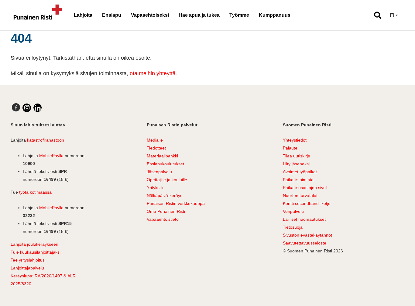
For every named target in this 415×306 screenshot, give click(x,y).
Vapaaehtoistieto (163, 219)
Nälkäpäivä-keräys (164, 195)
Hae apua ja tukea (199, 15)
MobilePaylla (51, 155)
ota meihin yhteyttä (153, 73)
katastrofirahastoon (45, 140)
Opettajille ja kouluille (167, 179)
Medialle (155, 140)
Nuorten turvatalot (300, 195)
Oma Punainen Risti (166, 211)
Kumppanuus (274, 15)
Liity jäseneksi (296, 163)
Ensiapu (111, 15)
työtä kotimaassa (35, 192)
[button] (375, 15)
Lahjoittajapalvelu (27, 268)
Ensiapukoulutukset (165, 163)
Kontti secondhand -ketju (307, 203)
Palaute (290, 148)
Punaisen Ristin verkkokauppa (176, 203)
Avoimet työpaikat (300, 171)
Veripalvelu (293, 211)
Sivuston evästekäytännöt (307, 235)
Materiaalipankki (162, 155)
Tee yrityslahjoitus (28, 260)
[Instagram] (26, 108)
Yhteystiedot (295, 140)
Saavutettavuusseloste (304, 243)
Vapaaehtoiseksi (150, 15)
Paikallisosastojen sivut (305, 187)
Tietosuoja (293, 227)
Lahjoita (83, 15)
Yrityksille (156, 187)
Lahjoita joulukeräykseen (34, 244)
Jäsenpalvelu (159, 171)
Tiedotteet (156, 148)
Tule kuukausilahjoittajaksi (35, 252)
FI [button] (392, 15)
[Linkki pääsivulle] (38, 15)
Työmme (239, 15)
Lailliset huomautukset (304, 219)
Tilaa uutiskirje (296, 155)
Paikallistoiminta (298, 179)
